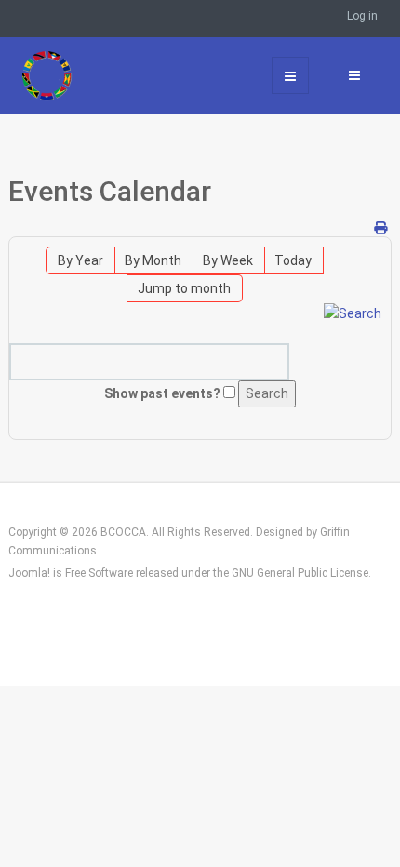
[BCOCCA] (66, 75)
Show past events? (162, 393)
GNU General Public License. (301, 573)
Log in (362, 15)
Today (293, 260)
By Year (80, 260)
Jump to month (184, 288)
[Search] (352, 312)
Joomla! (29, 573)
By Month (153, 260)
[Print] (380, 227)
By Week (228, 260)
